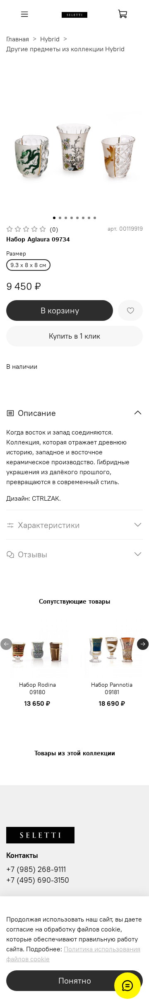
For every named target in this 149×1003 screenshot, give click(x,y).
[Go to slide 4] (71, 218)
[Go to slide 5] (77, 218)
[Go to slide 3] (66, 218)
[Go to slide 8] (95, 218)
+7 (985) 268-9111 (36, 869)
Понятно (74, 980)
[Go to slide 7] (89, 218)
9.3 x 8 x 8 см (28, 265)
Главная (17, 39)
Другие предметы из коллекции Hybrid (65, 49)
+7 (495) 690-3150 (37, 880)
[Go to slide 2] (60, 218)
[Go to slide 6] (83, 218)
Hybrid (50, 39)
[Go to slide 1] (54, 218)
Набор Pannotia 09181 (111, 688)
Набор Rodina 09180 (37, 688)
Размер (16, 253)
